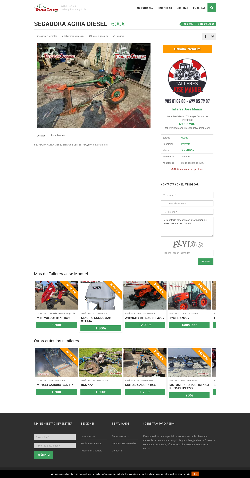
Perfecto (185, 143)
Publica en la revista (91, 450)
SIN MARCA (187, 150)
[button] (47, 36)
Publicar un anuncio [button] (91, 443)
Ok (195, 473)
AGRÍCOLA (189, 24)
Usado (184, 137)
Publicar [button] (199, 8)
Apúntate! (44, 454)
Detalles (41, 135)
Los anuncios (88, 436)
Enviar (206, 261)
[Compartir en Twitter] (212, 36)
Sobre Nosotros (120, 436)
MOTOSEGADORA (206, 24)
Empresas (165, 8)
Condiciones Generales (124, 443)
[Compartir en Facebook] (205, 36)
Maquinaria (145, 8)
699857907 (187, 123)
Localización (58, 135)
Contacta (117, 450)
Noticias (183, 8)
